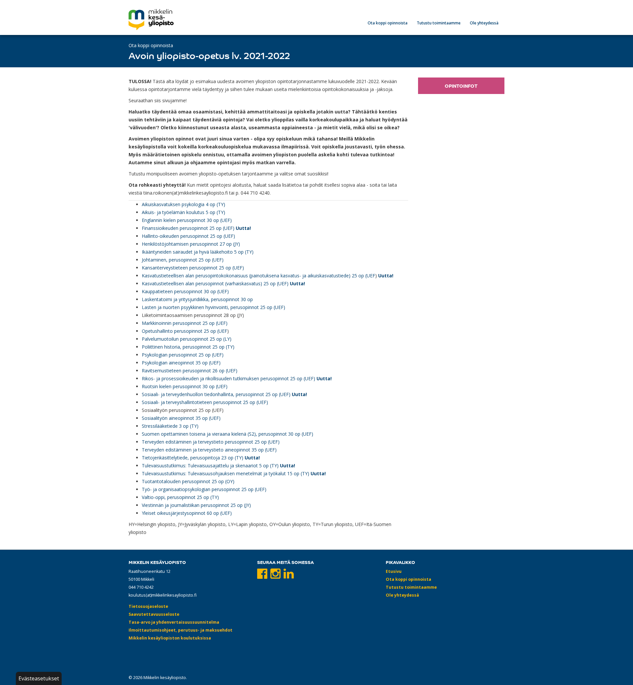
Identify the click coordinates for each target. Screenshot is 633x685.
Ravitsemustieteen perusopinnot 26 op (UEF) (189, 370)
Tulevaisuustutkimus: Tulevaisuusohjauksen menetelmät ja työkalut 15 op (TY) (225, 473)
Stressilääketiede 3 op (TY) (170, 426)
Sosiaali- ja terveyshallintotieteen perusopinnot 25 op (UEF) (205, 402)
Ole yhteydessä (484, 23)
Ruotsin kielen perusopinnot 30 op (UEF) (184, 386)
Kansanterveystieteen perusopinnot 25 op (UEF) (193, 268)
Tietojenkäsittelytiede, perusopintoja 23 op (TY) (192, 457)
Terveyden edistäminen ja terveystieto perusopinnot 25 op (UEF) (211, 442)
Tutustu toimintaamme (439, 23)
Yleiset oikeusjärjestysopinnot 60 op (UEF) (187, 513)
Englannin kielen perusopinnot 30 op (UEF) (187, 220)
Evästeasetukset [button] (38, 678)
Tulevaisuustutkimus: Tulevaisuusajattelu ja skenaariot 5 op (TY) (211, 465)
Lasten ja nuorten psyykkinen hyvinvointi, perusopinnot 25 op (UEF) (213, 307)
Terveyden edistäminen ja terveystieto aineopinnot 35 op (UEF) (209, 450)
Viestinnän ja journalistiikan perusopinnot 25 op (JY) (196, 505)
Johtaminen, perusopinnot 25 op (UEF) (183, 260)
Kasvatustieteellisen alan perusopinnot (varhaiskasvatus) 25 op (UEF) (215, 283)
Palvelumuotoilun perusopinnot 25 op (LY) (186, 339)
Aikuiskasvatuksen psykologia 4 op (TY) (183, 204)
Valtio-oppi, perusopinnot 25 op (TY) (180, 497)
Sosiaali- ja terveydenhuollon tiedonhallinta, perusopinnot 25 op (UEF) (216, 394)
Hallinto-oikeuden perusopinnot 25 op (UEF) (188, 236)
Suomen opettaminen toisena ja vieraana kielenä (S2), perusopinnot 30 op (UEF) (227, 434)
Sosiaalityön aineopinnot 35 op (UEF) (181, 418)
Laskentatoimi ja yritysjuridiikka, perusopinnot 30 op (197, 299)
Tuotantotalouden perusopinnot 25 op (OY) (188, 481)
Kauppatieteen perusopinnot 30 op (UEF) (185, 291)
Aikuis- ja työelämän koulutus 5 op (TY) (183, 212)
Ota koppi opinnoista (387, 23)
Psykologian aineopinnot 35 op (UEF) (181, 362)
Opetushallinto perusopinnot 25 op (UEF (184, 331)
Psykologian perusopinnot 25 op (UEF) (183, 355)
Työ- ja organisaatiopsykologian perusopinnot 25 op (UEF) (204, 489)
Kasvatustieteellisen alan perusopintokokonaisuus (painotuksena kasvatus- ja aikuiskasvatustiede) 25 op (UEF (258, 275)
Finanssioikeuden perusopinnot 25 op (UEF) (188, 228)
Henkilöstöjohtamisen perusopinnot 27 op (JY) (191, 244)
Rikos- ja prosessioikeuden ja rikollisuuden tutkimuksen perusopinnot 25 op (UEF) (228, 378)
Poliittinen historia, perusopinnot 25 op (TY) (188, 347)
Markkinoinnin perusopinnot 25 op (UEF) (184, 323)
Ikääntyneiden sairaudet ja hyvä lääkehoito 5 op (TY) (198, 252)
